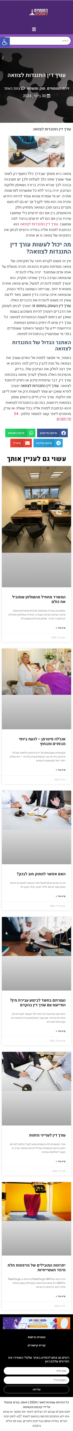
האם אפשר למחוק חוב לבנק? (41, 874)
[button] (34, 29)
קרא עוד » (61, 628)
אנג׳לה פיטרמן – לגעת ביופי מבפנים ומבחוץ (42, 741)
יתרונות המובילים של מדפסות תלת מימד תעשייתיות (36, 1267)
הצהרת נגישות (36, 1337)
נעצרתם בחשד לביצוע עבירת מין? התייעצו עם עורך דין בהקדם (38, 1002)
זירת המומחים (58, 88)
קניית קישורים (36, 1345)
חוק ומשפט (36, 88)
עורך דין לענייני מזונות (47, 1135)
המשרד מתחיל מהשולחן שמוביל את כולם (39, 599)
